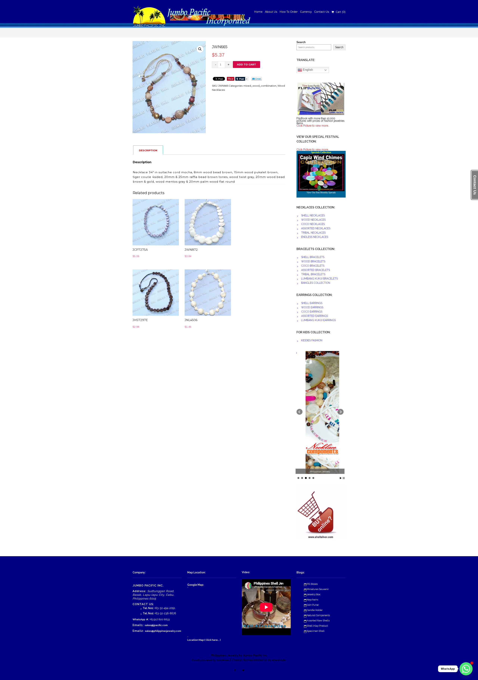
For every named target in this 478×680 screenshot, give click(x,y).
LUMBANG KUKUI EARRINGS (318, 320)
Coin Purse (313, 604)
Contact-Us (321, 11)
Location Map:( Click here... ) (204, 640)
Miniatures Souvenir (318, 589)
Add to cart (246, 64)
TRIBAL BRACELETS (313, 274)
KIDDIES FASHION (311, 340)
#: (147, 619)
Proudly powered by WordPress (210, 660)
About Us (271, 11)
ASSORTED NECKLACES (315, 228)
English (307, 69)
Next (341, 412)
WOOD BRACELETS (313, 261)
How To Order (289, 11)
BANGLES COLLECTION (315, 282)
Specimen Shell (316, 631)
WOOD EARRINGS (312, 307)
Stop (343, 478)
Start (341, 478)
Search (301, 42)
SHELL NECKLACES (313, 215)
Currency (306, 11)
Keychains (312, 599)
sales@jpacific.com (156, 625)
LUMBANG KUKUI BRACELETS (319, 278)
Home (258, 11)
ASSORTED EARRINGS (314, 315)
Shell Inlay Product (317, 625)
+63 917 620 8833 (160, 619)
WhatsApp (139, 619)
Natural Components (318, 615)
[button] (200, 49)
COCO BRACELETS (312, 265)
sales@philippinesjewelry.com (163, 631)
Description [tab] (148, 150)
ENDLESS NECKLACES (314, 236)
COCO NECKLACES (313, 224)
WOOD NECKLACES (313, 219)
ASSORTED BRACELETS (315, 269)
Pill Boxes (312, 584)
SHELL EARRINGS (311, 303)
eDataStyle (279, 660)
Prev (299, 412)
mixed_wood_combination (259, 85)
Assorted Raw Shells (318, 620)
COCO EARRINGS (311, 311)
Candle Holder (315, 610)
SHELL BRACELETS (312, 257)
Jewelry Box (313, 594)
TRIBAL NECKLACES (313, 232)
